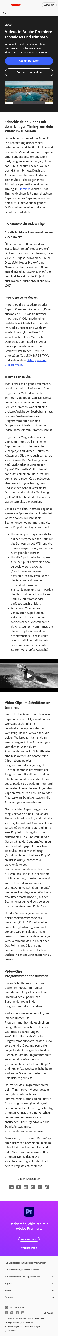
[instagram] (11, 1312)
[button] (37, 4)
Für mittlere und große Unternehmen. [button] (22, 1269)
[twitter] (17, 1312)
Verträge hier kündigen (13, 1322)
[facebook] (6, 1312)
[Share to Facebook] (11, 1187)
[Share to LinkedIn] (26, 1187)
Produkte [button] (9, 1297)
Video (6, 13)
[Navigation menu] (4, 5)
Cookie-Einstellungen (32, 1327)
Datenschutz (29, 1322)
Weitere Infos (29, 1247)
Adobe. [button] (8, 1290)
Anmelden (49, 5)
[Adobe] (15, 5)
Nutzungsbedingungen (13, 1327)
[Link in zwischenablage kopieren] (47, 1187)
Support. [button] (9, 1283)
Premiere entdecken (29, 72)
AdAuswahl (12, 1331)
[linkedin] (22, 1312)
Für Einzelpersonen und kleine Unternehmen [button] (25, 1263)
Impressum (39, 1318)
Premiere (24, 189)
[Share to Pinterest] (33, 1187)
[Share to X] (18, 1187)
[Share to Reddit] (40, 1187)
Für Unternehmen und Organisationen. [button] (23, 1276)
